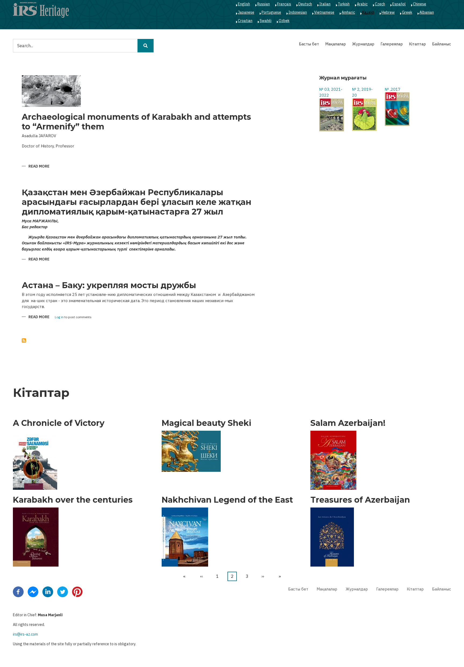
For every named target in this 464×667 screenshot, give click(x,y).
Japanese (246, 12)
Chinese (419, 4)
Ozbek (284, 20)
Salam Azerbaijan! (347, 423)
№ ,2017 (392, 89)
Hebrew (388, 12)
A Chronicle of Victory (58, 423)
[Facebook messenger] (33, 591)
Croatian (245, 20)
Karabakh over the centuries (73, 500)
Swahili (265, 20)
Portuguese (271, 12)
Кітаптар (417, 43)
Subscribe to (24, 340)
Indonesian (297, 12)
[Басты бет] (41, 9)
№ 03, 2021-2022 (330, 92)
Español (399, 4)
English (244, 4)
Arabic (362, 4)
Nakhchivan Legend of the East (227, 500)
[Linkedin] (47, 591)
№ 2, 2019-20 (362, 92)
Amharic (348, 12)
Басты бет (309, 43)
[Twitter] (62, 591)
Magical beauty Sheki (206, 423)
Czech (380, 4)
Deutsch (305, 4)
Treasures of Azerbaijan (360, 500)
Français (284, 4)
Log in (59, 317)
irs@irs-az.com (25, 634)
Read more (38, 166)
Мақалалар (335, 43)
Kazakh (368, 12)
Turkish (344, 4)
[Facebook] (18, 591)
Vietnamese (324, 12)
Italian (325, 4)
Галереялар (391, 43)
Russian (263, 4)
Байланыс (441, 43)
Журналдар (363, 43)
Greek (407, 12)
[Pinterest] (77, 591)
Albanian (426, 12)
